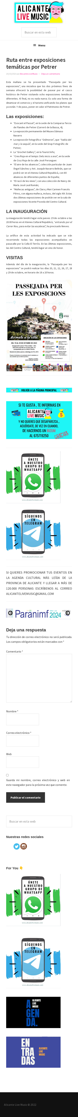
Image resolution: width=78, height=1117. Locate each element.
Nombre (12, 711)
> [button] (67, 613)
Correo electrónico (18, 733)
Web (9, 754)
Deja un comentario (50, 73)
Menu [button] (41, 45)
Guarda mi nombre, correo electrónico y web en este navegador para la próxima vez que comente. (38, 782)
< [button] (10, 613)
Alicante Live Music (39, 12)
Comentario (14, 651)
